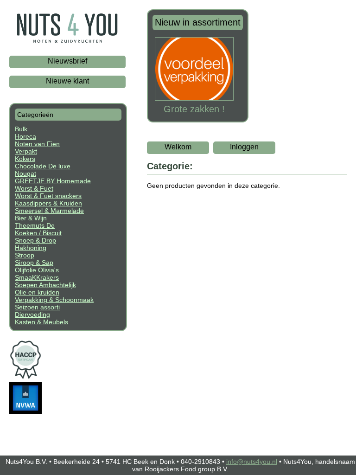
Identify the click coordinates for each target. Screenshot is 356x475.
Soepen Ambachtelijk (45, 285)
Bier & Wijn (31, 218)
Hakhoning (30, 247)
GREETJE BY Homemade (53, 181)
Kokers (25, 158)
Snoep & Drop (35, 240)
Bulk (21, 129)
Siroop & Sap (34, 262)
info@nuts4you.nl (251, 461)
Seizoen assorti (37, 307)
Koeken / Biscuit (38, 233)
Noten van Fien (37, 144)
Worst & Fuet (34, 188)
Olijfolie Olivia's (37, 270)
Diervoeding (32, 314)
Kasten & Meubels (41, 322)
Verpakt (26, 151)
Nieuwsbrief (67, 61)
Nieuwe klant (67, 81)
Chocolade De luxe (42, 166)
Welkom (178, 147)
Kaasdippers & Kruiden (48, 203)
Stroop (24, 255)
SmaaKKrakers (37, 277)
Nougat (25, 173)
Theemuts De (35, 225)
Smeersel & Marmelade (49, 210)
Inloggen (244, 147)
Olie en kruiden (37, 292)
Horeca (25, 136)
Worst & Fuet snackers (48, 195)
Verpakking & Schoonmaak (54, 299)
